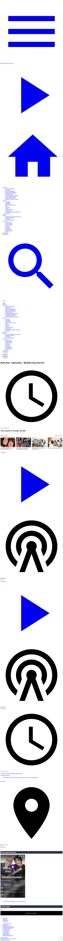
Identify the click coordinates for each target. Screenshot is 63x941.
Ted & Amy (5, 187)
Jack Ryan (7, 207)
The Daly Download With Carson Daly (12, 211)
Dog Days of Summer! (9, 190)
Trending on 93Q (8, 222)
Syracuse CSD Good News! (10, 196)
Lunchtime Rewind (9, 209)
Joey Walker (7, 202)
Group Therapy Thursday (10, 193)
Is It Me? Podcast (8, 224)
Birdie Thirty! (8, 189)
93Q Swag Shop (8, 229)
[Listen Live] (31, 483)
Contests (5, 214)
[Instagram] (5, 356)
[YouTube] (5, 357)
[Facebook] (5, 354)
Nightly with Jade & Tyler (10, 204)
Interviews (7, 226)
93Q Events (7, 219)
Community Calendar (9, 220)
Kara (6, 206)
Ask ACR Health (8, 223)
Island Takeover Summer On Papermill (13, 216)
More (1, 909)
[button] (8, 444)
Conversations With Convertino (11, 195)
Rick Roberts (8, 203)
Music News (7, 228)
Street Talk (7, 213)
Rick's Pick (7, 227)
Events (4, 215)
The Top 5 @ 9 (8, 210)
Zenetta (7, 208)
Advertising (5, 233)
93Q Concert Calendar (9, 217)
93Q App (7, 231)
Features (5, 221)
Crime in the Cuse (8, 194)
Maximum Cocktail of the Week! (11, 199)
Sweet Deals (5, 234)
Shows (4, 200)
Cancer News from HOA (10, 197)
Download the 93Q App (5, 775)
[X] (5, 355)
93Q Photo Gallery (9, 230)
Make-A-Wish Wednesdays (10, 192)
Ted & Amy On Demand (10, 188)
